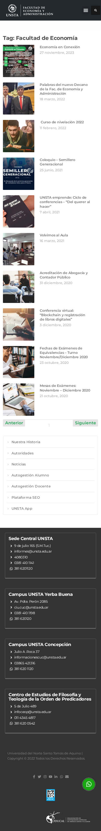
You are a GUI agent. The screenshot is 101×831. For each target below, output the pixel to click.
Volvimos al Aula (54, 235)
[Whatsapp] (61, 776)
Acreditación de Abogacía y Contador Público (64, 275)
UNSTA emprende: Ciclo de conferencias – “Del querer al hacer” (65, 201)
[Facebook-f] (34, 776)
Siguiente (85, 422)
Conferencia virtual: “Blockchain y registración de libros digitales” (62, 315)
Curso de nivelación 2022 (62, 122)
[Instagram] (45, 776)
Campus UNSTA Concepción (40, 644)
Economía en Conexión (60, 47)
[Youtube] (50, 776)
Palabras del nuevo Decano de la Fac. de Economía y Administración (64, 89)
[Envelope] (67, 776)
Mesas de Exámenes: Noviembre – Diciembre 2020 (65, 387)
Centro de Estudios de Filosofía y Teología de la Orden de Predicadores (50, 697)
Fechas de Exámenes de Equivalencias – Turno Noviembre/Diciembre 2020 (64, 352)
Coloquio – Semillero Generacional (57, 162)
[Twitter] (39, 776)
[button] (85, 10)
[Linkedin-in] (56, 776)
